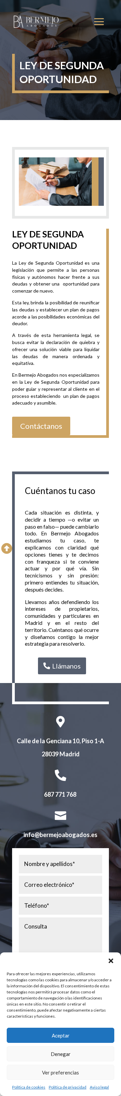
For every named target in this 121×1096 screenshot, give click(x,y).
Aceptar (61, 1035)
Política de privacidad (67, 1087)
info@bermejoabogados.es (60, 834)
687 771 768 (60, 794)
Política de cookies (28, 1087)
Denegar (61, 1054)
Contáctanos (41, 425)
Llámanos (66, 666)
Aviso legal (99, 1087)
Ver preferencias (60, 1072)
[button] (111, 960)
